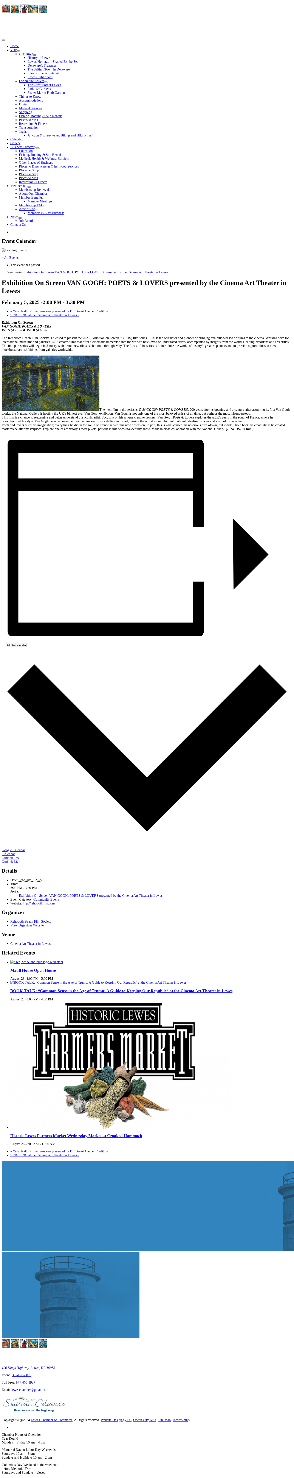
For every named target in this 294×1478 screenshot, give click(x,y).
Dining (23, 104)
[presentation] (36, 962)
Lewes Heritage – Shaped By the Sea (53, 61)
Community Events (46, 899)
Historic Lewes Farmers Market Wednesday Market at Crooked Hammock (76, 1135)
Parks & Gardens (39, 89)
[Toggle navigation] (3, 40)
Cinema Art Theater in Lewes (30, 943)
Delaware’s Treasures (42, 65)
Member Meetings (40, 201)
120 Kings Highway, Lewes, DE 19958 (28, 1368)
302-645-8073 (21, 1375)
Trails (22, 131)
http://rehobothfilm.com (39, 903)
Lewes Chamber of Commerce (52, 1420)
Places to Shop (29, 170)
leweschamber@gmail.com (29, 1390)
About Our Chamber (33, 193)
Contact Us (18, 224)
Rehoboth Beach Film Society (30, 921)
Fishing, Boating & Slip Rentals (40, 116)
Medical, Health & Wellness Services (44, 158)
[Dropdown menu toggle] (18, 51)
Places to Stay (28, 174)
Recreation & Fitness (33, 123)
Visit (13, 50)
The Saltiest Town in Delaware (49, 69)
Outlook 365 (10, 858)
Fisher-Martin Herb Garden (46, 92)
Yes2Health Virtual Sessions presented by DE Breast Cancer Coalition (59, 311)
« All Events (10, 257)
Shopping (25, 112)
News (14, 217)
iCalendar (8, 854)
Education (26, 151)
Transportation (29, 127)
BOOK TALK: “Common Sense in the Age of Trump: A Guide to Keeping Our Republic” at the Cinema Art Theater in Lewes (121, 991)
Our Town (26, 54)
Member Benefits (30, 197)
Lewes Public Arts (40, 77)
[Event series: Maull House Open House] (55, 978)
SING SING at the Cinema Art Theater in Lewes (44, 315)
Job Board (26, 221)
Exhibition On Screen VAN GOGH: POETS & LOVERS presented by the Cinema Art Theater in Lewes (90, 895)
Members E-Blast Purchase (46, 213)
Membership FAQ (31, 205)
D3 (129, 1420)
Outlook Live (11, 862)
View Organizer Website (27, 925)
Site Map (164, 1420)
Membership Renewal (34, 189)
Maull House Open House (33, 970)
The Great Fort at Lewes (44, 85)
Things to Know (30, 96)
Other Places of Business (36, 162)
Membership (18, 186)
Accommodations (31, 100)
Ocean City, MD (144, 1420)
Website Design (112, 1420)
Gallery (15, 143)
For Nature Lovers (31, 81)
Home (14, 46)
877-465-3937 (25, 1382)
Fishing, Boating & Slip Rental (40, 155)
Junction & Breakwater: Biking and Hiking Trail (60, 135)
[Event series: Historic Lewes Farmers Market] (57, 1144)
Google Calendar (13, 850)
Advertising (27, 209)
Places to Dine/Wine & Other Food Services (49, 166)
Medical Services (30, 108)
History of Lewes (39, 58)
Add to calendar (16, 645)
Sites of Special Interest (43, 73)
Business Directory (23, 147)
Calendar (16, 139)
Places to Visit (28, 120)
